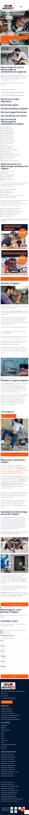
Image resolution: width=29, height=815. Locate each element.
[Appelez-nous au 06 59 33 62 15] (5, 2)
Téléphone (3, 656)
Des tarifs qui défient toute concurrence (13, 95)
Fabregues (3, 473)
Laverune (10, 472)
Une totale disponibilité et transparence (13, 92)
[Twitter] (15, 808)
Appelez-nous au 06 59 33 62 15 (15, 2)
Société (3, 661)
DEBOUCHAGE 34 (13, 83)
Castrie (15, 472)
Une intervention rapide (9, 89)
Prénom (3, 646)
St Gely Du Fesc (19, 473)
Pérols (5, 472)
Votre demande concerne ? (8, 635)
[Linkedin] (11, 811)
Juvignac (20, 470)
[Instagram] (19, 808)
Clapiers (20, 472)
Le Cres (12, 473)
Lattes (16, 470)
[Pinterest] (15, 811)
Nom (2, 640)
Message (3, 666)
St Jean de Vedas (9, 470)
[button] (21, 6)
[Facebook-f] (11, 808)
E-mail (2, 651)
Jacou (8, 473)
